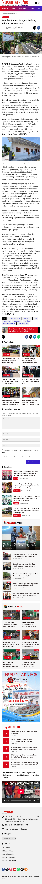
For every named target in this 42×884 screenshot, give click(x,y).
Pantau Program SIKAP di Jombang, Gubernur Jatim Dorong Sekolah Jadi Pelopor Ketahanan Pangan (26, 486)
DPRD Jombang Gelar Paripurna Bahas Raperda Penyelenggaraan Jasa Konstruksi (24, 756)
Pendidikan (17, 491)
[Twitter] (30, 337)
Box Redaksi (6, 848)
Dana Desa (7, 321)
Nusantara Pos (10, 27)
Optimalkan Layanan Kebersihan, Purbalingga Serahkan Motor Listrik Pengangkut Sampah (10, 402)
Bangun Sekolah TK (14, 318)
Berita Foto (8, 618)
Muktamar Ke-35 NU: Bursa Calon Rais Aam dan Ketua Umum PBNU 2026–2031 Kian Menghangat (26, 498)
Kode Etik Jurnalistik (8, 854)
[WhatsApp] (38, 337)
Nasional (16, 503)
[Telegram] (34, 337)
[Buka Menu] (35, 3)
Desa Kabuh (17, 321)
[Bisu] (34, 800)
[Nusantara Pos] (15, 3)
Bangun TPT (27, 318)
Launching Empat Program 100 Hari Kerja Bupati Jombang (11, 644)
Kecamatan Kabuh (9, 323)
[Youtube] (14, 869)
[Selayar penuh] (38, 800)
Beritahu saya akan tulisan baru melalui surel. (19, 457)
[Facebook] (26, 337)
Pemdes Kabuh (23, 323)
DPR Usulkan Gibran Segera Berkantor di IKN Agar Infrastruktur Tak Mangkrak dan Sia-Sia (24, 748)
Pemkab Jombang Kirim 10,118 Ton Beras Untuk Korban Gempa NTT (10, 381)
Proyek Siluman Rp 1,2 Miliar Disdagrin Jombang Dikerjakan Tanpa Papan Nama (29, 624)
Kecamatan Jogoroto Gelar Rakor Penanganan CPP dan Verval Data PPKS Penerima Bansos (10, 664)
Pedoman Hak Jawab (8, 857)
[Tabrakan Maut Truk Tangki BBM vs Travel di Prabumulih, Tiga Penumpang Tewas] (7, 576)
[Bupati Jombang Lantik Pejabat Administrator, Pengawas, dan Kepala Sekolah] (7, 566)
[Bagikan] (38, 28)
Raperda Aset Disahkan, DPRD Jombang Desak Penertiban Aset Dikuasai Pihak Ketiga (24, 764)
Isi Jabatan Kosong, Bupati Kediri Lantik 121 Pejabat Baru (31, 381)
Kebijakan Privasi (7, 851)
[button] (39, 3)
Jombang (27, 321)
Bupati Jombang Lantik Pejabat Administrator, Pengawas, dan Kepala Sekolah (24, 565)
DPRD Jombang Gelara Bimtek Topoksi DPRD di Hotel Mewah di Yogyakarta (30, 644)
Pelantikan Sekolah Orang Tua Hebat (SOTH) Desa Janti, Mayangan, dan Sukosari (28, 664)
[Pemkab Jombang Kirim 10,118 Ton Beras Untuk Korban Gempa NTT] (11, 371)
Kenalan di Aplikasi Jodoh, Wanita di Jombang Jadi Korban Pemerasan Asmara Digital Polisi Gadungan (26, 473)
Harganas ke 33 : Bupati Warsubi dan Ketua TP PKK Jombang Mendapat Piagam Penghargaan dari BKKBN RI (26, 594)
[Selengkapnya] (21, 522)
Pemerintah (5, 17)
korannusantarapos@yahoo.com (16, 829)
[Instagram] (10, 869)
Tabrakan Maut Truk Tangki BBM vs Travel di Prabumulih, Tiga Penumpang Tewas (25, 575)
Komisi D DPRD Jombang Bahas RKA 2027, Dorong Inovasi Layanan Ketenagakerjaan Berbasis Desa (23, 740)
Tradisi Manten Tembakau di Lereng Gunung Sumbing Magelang (10, 624)
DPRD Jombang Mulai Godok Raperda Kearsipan (24, 733)
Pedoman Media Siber (9, 860)
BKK (36, 318)
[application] (21, 792)
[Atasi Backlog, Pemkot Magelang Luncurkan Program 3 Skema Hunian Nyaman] (31, 392)
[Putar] (4, 800)
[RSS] (26, 869)
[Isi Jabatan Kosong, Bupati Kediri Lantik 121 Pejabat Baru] (31, 371)
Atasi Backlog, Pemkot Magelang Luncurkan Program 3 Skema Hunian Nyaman (31, 402)
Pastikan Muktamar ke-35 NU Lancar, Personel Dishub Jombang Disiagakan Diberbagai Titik (10, 361)
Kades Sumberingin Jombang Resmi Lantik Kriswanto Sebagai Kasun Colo (30, 361)
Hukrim (16, 478)
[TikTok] (22, 869)
